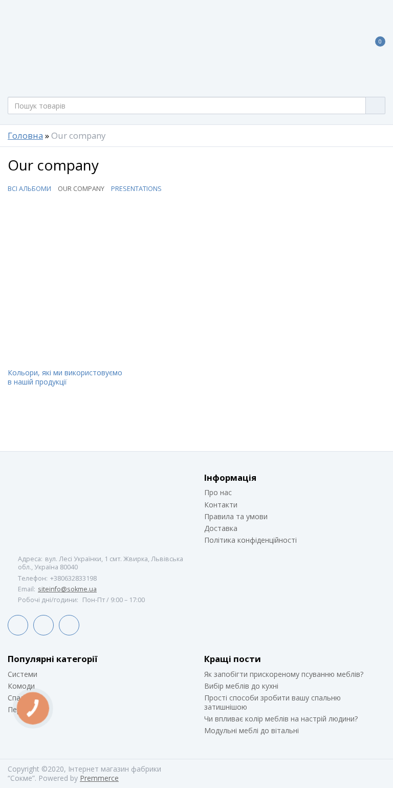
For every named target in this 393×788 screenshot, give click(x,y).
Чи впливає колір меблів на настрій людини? (281, 718)
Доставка (220, 528)
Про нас (218, 492)
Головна (25, 135)
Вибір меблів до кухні (241, 686)
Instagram (69, 625)
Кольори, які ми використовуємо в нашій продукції (65, 377)
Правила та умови (236, 516)
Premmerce (99, 778)
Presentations (136, 188)
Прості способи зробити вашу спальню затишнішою (272, 702)
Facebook (18, 625)
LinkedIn (43, 625)
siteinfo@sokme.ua (67, 589)
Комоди (21, 686)
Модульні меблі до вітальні (251, 730)
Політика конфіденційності (250, 540)
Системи (22, 674)
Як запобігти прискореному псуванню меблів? (283, 674)
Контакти (220, 504)
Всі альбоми (29, 188)
